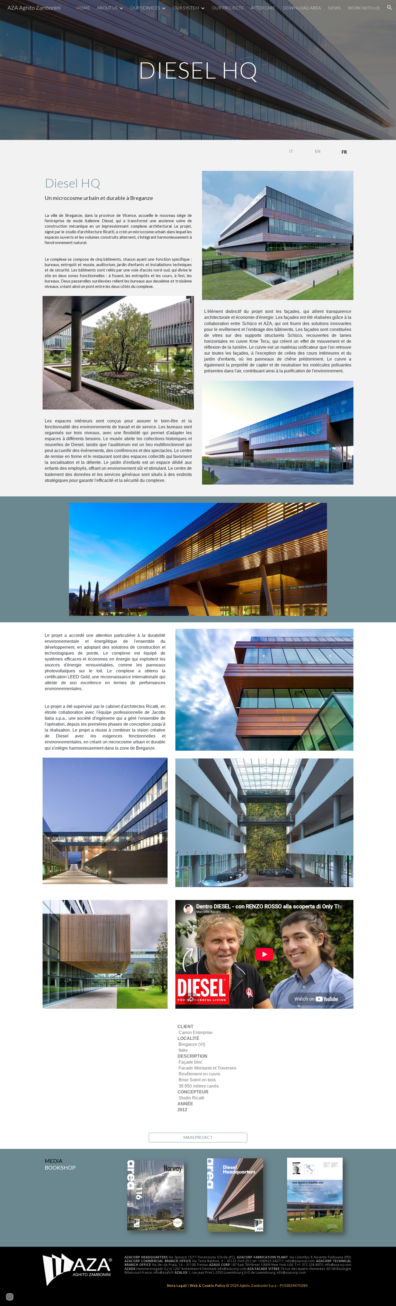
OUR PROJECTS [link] (228, 7)
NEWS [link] (334, 7)
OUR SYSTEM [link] (186, 7)
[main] (198, 69)
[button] (389, 7)
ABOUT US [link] (107, 7)
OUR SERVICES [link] (145, 7)
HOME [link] (83, 7)
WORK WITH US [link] (364, 7)
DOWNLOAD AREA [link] (302, 7)
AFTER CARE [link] (263, 7)
